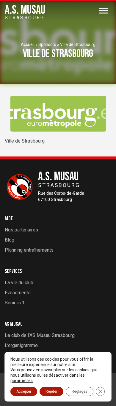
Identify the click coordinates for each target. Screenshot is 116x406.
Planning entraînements (29, 250)
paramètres (21, 380)
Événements (18, 292)
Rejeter (51, 391)
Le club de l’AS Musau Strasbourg (40, 335)
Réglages (79, 391)
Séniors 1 (15, 303)
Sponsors (47, 44)
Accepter (23, 391)
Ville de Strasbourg (77, 44)
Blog (9, 240)
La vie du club (19, 282)
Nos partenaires (21, 230)
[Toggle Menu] (103, 11)
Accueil (28, 44)
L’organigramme (21, 345)
